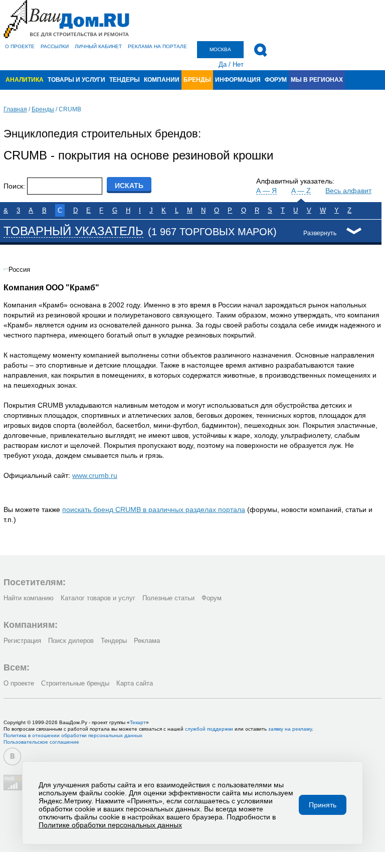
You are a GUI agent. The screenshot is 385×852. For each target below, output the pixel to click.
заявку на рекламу (290, 729)
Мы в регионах (317, 79)
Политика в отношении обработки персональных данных (73, 735)
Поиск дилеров (71, 640)
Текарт (138, 722)
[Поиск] (260, 50)
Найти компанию (29, 598)
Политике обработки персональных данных (110, 825)
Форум (276, 79)
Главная (15, 109)
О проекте (20, 46)
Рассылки (55, 46)
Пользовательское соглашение (41, 742)
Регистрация (22, 640)
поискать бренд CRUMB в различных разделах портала (153, 509)
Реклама (147, 640)
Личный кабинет (98, 46)
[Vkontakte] (12, 756)
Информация (238, 79)
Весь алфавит (348, 191)
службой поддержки (209, 729)
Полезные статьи (168, 598)
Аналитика (25, 79)
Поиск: (14, 186)
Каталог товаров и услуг (98, 598)
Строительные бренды (75, 683)
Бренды (197, 79)
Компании (161, 79)
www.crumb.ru (94, 475)
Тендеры (124, 79)
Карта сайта (134, 683)
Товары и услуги (76, 79)
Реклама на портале (157, 46)
